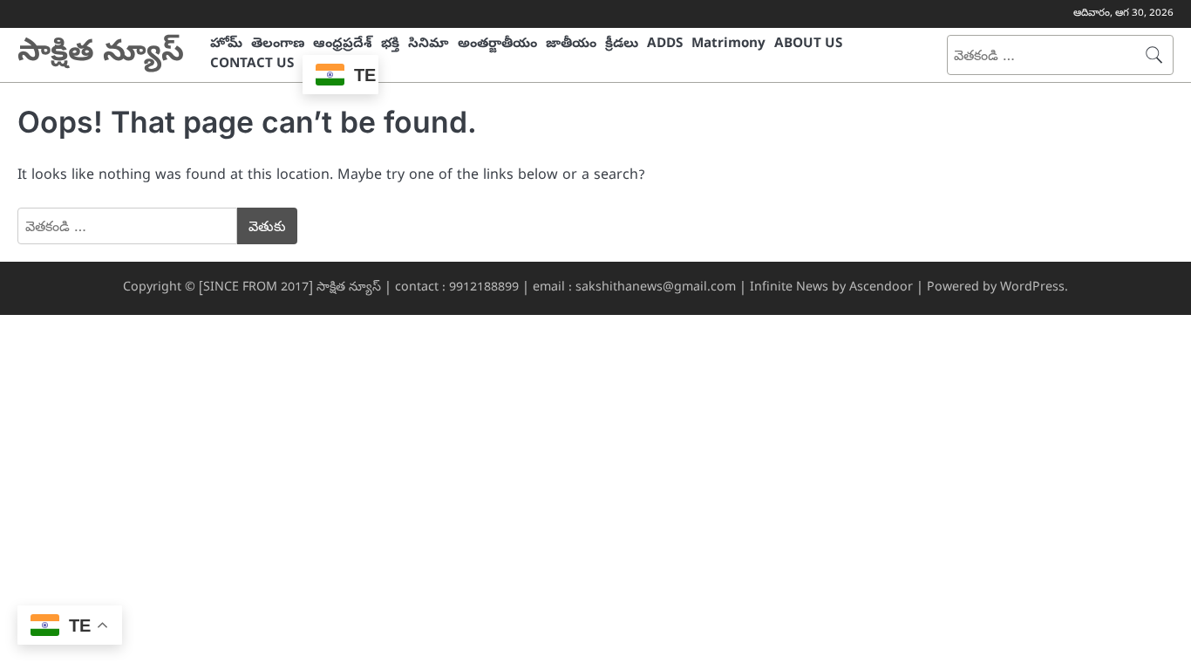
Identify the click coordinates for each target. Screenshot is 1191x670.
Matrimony (728, 44)
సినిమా (428, 44)
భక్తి (390, 44)
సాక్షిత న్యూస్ (100, 54)
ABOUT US (808, 44)
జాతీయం (571, 44)
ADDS (665, 44)
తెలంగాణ (277, 44)
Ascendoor (881, 288)
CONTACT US (252, 64)
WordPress (1032, 288)
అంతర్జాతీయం (497, 44)
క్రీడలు (621, 44)
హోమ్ (226, 44)
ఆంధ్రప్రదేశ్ (342, 44)
